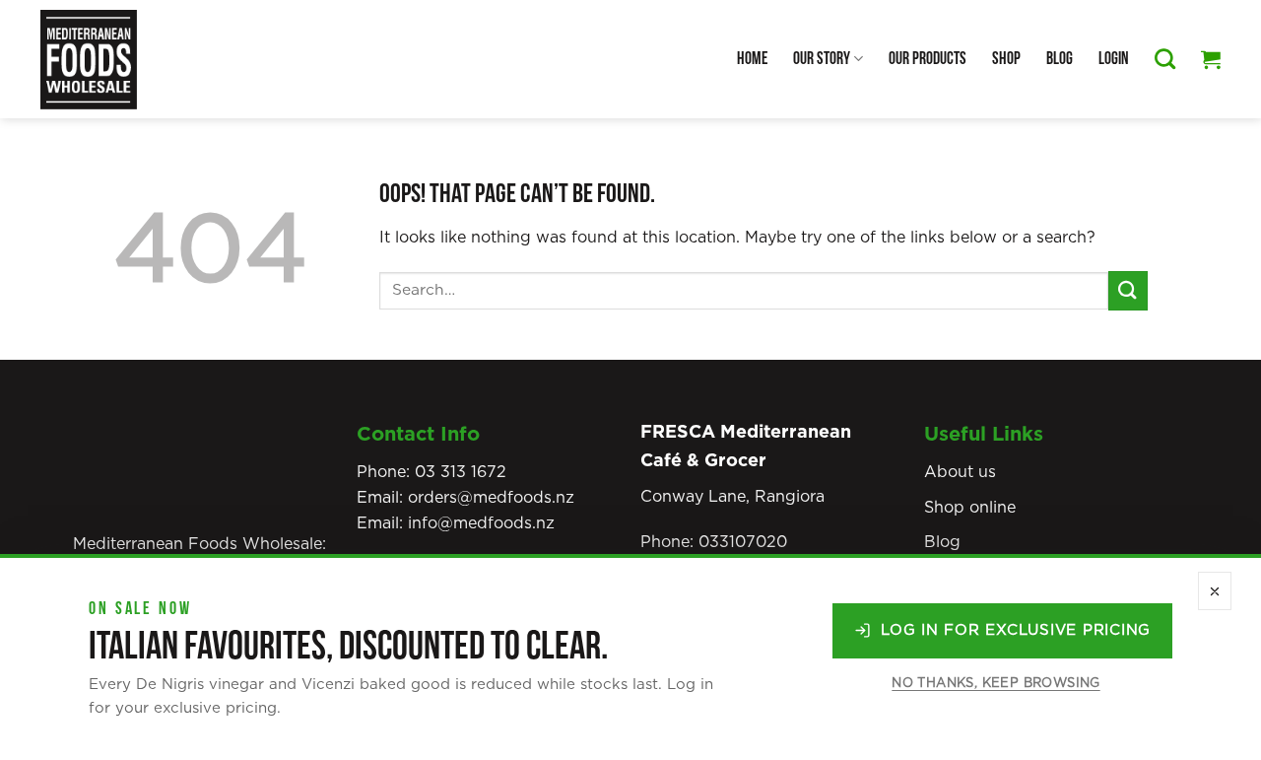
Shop (1006, 58)
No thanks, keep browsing (995, 683)
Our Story (821, 58)
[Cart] (1211, 59)
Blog (1059, 58)
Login (1113, 58)
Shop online (970, 508)
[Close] (1214, 591)
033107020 (742, 542)
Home (752, 58)
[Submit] (1128, 290)
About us (960, 472)
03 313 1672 (460, 472)
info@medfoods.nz (481, 523)
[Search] (1165, 58)
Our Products (927, 58)
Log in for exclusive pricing (1016, 630)
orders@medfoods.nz (491, 498)
